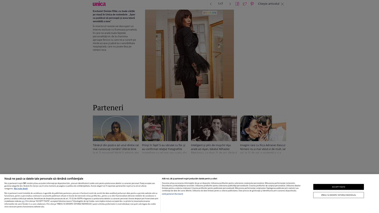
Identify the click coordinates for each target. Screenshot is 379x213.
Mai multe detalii (21, 188)
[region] (189, 193)
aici (23, 201)
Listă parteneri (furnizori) (172, 194)
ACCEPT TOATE (338, 186)
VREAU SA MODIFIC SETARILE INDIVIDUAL (338, 195)
